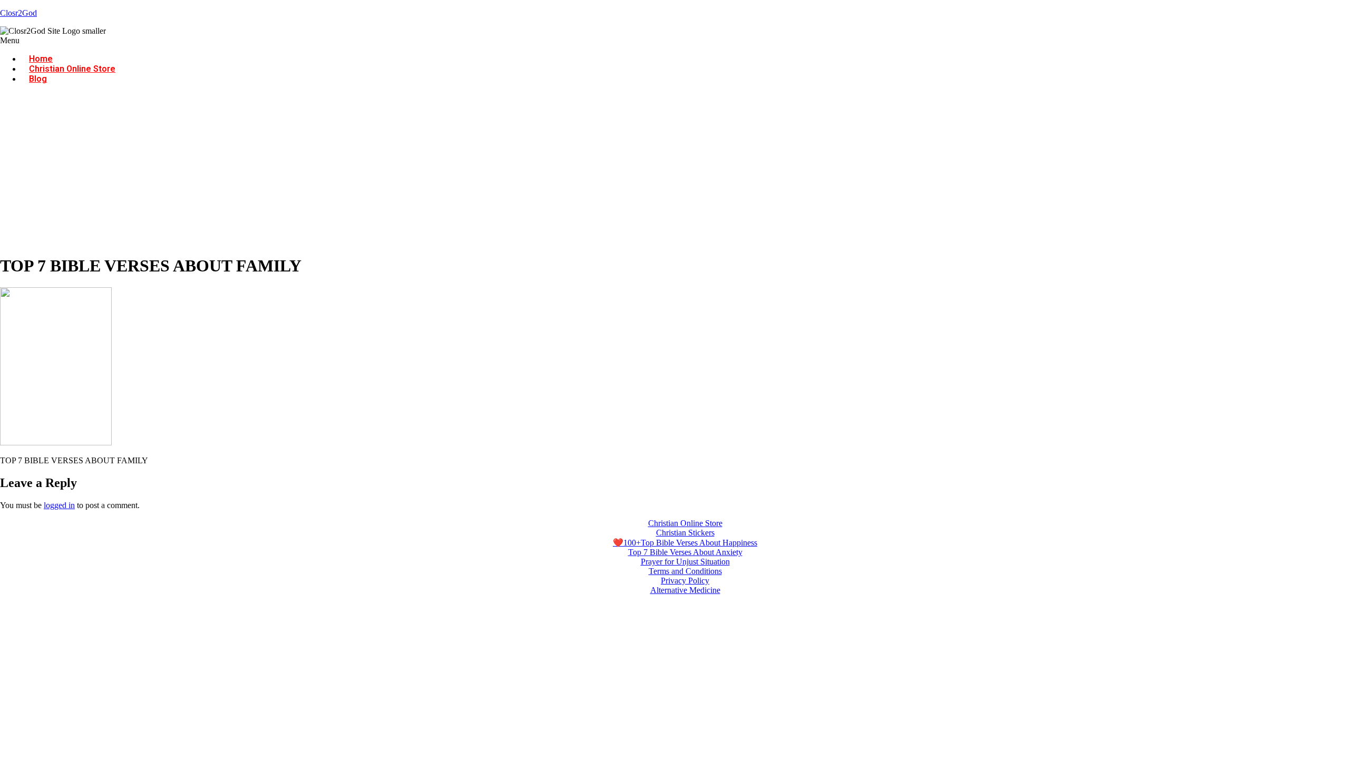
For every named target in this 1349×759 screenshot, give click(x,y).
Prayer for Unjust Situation (685, 561)
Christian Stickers (685, 532)
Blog (38, 79)
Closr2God (18, 12)
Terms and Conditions (685, 571)
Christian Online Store (72, 69)
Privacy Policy (685, 580)
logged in (59, 505)
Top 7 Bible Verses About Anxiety (685, 552)
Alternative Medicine (685, 590)
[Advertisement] (674, 171)
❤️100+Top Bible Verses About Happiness (685, 542)
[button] (674, 40)
